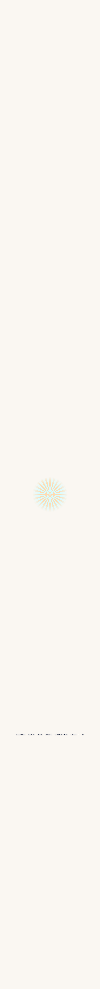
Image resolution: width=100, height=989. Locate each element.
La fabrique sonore (61, 739)
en (83, 739)
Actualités (49, 739)
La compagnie (20, 739)
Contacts (74, 739)
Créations (31, 739)
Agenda (40, 739)
